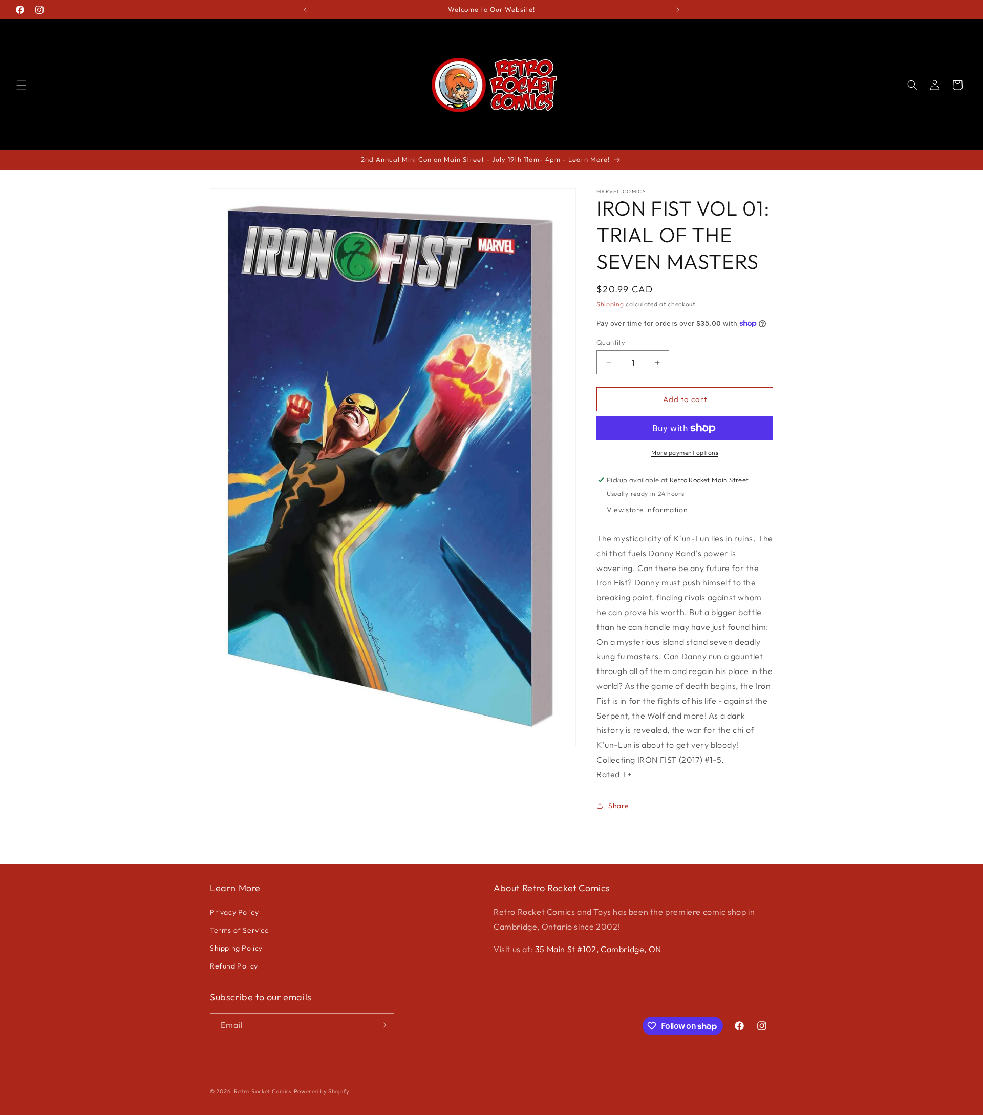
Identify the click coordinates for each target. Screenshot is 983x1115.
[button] (21, 85)
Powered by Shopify (322, 1091)
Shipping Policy (236, 948)
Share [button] (618, 805)
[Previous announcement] (305, 9)
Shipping (610, 304)
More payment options (684, 452)
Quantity (610, 342)
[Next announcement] (678, 9)
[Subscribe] (382, 1025)
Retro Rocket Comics (263, 1091)
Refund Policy (234, 966)
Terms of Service (239, 930)
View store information (647, 509)
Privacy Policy (234, 912)
